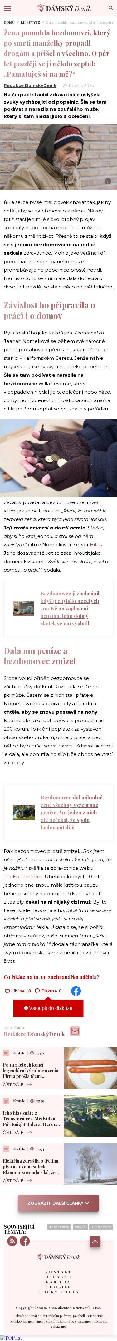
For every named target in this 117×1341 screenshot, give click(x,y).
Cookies (58, 1286)
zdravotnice (101, 1227)
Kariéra (58, 1281)
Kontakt (58, 1271)
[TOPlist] (11, 1337)
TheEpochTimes (23, 877)
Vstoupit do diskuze (50, 1008)
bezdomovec (59, 1227)
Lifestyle (30, 22)
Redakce (59, 1276)
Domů (9, 22)
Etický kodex (58, 1291)
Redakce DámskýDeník (30, 85)
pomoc (80, 1227)
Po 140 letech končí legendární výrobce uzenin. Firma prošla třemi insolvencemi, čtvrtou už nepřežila (31, 1076)
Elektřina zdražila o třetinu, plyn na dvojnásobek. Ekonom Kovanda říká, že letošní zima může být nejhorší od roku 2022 (31, 1172)
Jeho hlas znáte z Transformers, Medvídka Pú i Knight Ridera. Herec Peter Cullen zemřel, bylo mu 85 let (29, 1124)
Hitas (96, 545)
